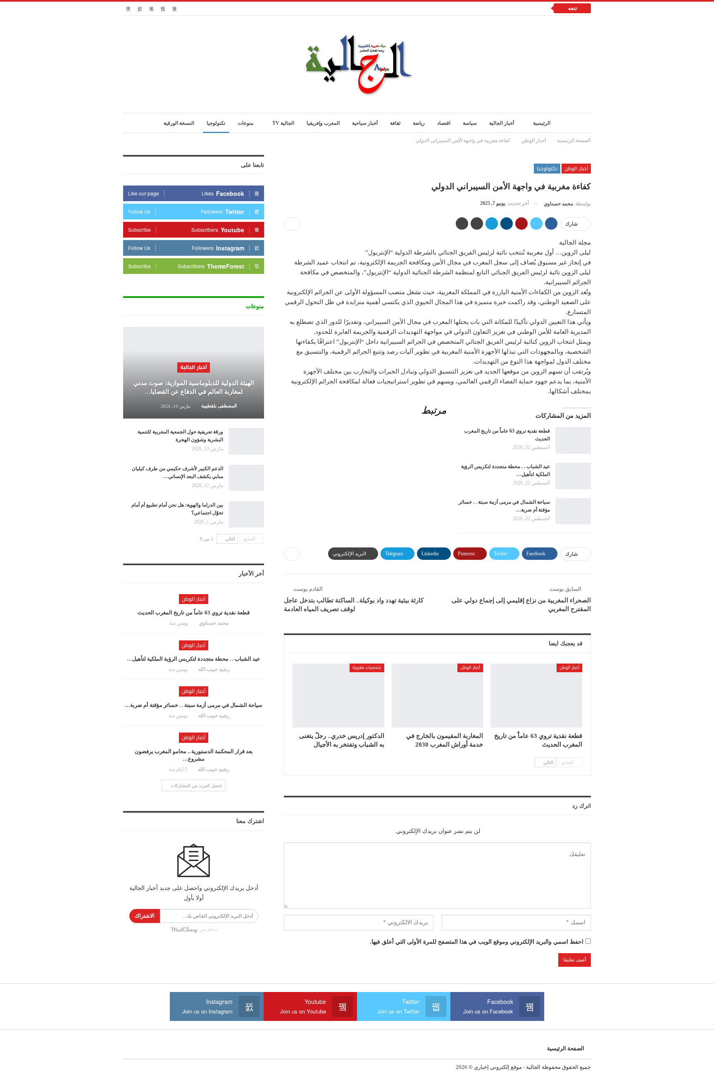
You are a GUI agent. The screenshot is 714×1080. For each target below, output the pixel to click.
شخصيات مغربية (366, 667)
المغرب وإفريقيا (323, 123)
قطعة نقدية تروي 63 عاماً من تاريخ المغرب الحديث (194, 612)
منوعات (245, 123)
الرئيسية (541, 123)
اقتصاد (443, 123)
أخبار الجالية (501, 123)
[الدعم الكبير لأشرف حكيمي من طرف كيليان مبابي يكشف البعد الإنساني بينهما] (246, 478)
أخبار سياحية (365, 123)
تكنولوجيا (216, 123)
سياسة (470, 123)
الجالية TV (283, 123)
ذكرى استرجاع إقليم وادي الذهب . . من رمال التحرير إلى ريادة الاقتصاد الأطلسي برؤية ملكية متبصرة (423, 8)
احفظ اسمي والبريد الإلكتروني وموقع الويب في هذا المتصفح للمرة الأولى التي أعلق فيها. (476, 942)
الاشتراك (145, 916)
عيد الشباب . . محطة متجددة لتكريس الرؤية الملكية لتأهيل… (193, 659)
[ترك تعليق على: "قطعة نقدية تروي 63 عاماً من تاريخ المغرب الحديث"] (161, 623)
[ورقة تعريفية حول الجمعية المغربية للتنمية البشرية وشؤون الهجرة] (246, 441)
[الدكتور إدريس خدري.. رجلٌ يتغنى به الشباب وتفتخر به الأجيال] (338, 696)
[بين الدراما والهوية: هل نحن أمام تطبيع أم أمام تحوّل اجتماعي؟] (246, 514)
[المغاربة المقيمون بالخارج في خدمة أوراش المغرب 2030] (437, 696)
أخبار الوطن (576, 168)
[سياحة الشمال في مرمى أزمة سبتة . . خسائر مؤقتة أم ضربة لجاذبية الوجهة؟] (573, 511)
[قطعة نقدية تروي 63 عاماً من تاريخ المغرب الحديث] (573, 440)
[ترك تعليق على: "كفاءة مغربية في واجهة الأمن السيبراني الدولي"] (292, 224)
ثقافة (395, 123)
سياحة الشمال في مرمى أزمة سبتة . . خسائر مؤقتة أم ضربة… (193, 705)
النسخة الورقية (179, 123)
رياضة (419, 123)
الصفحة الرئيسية (565, 1048)
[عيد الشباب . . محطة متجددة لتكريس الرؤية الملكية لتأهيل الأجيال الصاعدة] (573, 476)
